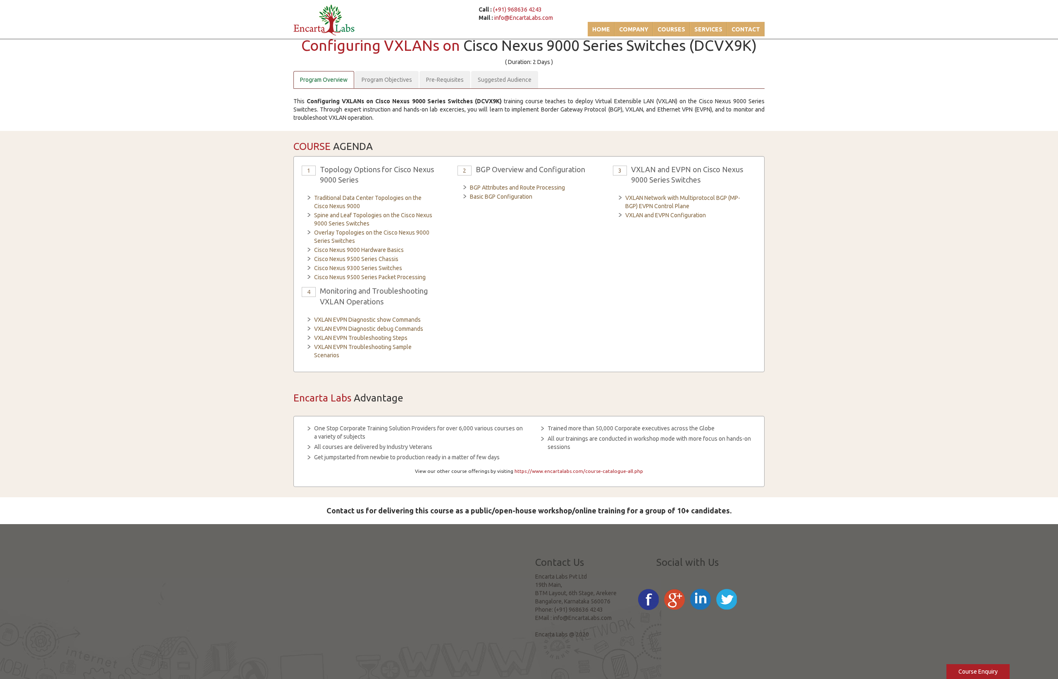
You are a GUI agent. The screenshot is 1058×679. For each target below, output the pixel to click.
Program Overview (324, 79)
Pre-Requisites (445, 79)
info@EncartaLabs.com (523, 17)
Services (708, 29)
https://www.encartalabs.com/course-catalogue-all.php (579, 471)
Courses (671, 29)
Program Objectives (387, 79)
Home (601, 29)
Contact (746, 29)
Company (633, 29)
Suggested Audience (504, 79)
